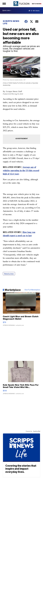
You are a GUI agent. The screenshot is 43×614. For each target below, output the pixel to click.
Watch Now (36, 3)
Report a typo (9, 274)
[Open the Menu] (4, 4)
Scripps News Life (11, 22)
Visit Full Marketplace (32, 290)
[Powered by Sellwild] (36, 431)
